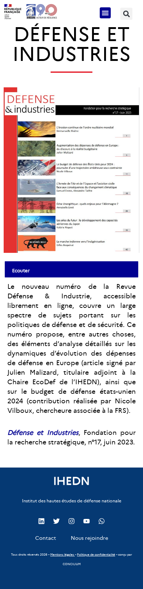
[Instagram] (71, 521)
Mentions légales (62, 554)
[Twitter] (56, 521)
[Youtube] (86, 521)
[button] (105, 12)
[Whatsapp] (101, 521)
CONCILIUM (72, 564)
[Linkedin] (41, 521)
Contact (45, 538)
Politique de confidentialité (96, 554)
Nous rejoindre (89, 538)
